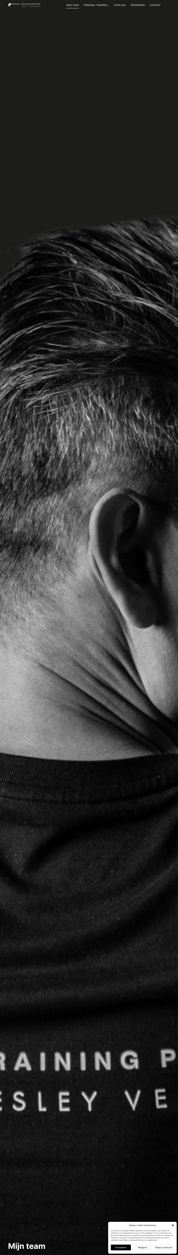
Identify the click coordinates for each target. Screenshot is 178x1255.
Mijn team (72, 5)
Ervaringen (138, 5)
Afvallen (120, 5)
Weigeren (142, 1247)
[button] (172, 1225)
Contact (155, 5)
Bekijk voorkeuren (163, 1247)
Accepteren (121, 1247)
